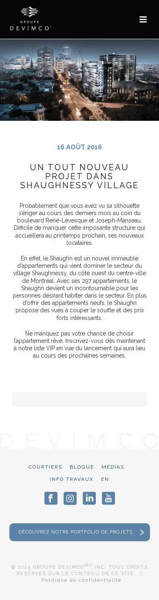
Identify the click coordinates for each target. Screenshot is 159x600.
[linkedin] (89, 498)
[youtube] (108, 498)
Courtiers (45, 467)
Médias (113, 467)
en (105, 479)
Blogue (82, 467)
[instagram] (70, 498)
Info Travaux (72, 479)
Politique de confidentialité (81, 580)
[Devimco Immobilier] (30, 18)
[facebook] (50, 498)
